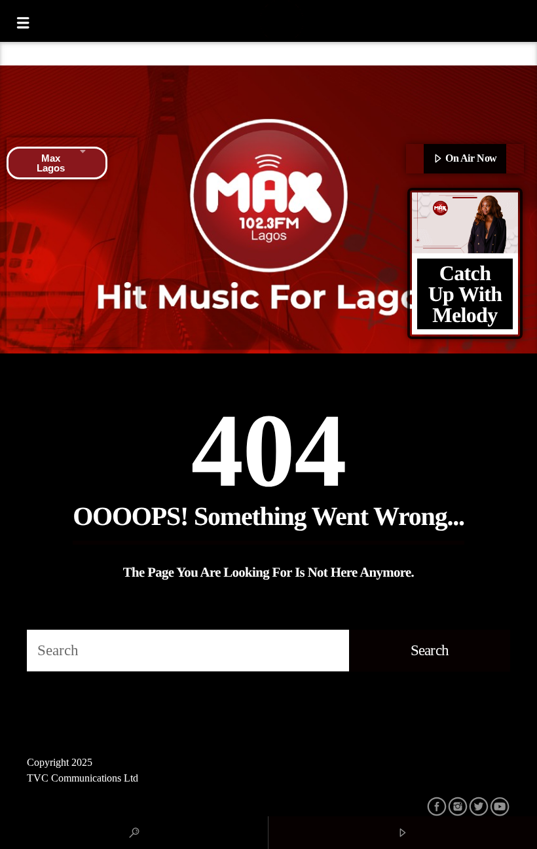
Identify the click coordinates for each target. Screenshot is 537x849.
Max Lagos (51, 163)
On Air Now (470, 158)
